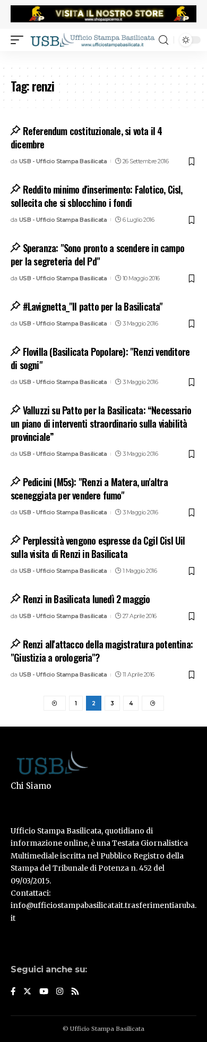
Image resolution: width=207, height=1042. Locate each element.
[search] (163, 40)
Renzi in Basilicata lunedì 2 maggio (86, 599)
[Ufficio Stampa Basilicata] (92, 40)
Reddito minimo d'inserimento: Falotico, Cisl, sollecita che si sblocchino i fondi (97, 196)
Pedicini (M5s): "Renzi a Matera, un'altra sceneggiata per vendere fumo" (89, 488)
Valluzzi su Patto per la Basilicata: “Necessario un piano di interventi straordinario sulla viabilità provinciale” (101, 423)
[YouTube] (43, 992)
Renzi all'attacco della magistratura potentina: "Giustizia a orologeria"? (102, 650)
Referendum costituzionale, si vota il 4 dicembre (86, 137)
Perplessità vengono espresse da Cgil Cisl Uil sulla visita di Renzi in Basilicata (98, 547)
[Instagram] (59, 992)
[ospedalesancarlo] (103, 58)
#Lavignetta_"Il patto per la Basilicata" (93, 306)
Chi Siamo (31, 786)
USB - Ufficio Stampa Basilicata (63, 161)
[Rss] (75, 992)
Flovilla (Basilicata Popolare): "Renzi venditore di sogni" (100, 358)
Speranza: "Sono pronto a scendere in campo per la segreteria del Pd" (97, 254)
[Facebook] (13, 992)
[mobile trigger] (20, 40)
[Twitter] (27, 992)
